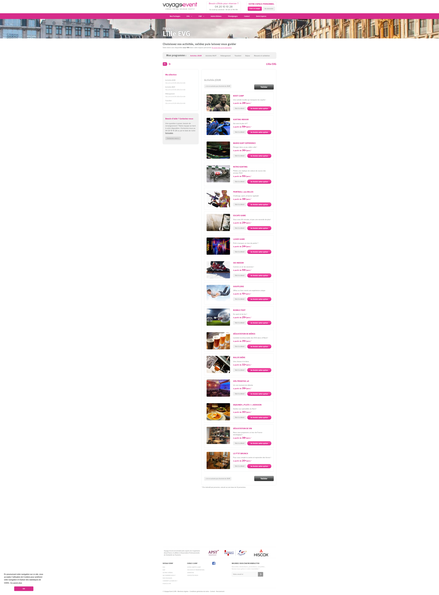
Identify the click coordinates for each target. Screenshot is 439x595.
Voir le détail (239, 108)
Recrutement (220, 591)
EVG (164, 567)
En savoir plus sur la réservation (222, 48)
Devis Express (261, 16)
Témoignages (233, 16)
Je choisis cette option (259, 108)
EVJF (164, 570)
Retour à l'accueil (180, 6)
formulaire (169, 133)
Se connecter (269, 9)
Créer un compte (254, 9)
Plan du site (167, 583)
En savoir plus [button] (16, 583)
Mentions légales (183, 591)
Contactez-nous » (173, 138)
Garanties (190, 572)
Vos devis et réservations (195, 570)
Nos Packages (175, 16)
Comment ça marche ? (170, 581)
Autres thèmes (216, 16)
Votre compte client (194, 567)
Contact (247, 16)
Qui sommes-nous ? (169, 575)
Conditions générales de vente (199, 591)
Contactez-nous (192, 575)
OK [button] (24, 589)
